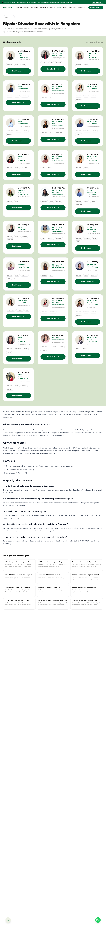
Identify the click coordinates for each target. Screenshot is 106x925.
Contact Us (80, 7)
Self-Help (43, 7)
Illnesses (26, 7)
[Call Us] (8, 920)
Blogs (64, 7)
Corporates (71, 7)
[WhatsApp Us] (98, 920)
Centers (52, 7)
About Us (19, 7)
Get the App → (97, 2)
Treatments (34, 7)
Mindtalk (7, 7)
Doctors (58, 7)
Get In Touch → (95, 7)
